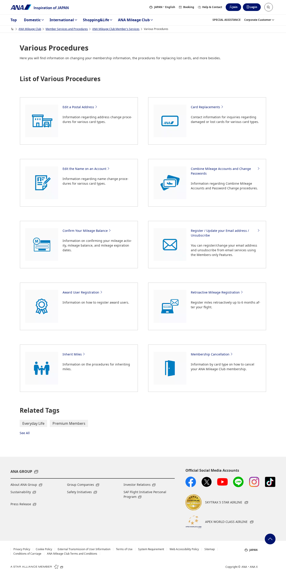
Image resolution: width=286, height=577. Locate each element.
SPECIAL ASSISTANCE (226, 20)
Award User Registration (81, 292)
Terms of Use (124, 549)
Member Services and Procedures (67, 29)
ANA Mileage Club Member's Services (115, 29)
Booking (188, 7)
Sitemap (209, 549)
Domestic (32, 19)
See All (25, 433)
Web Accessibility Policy (184, 549)
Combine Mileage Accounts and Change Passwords (221, 171)
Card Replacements (205, 107)
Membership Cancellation (210, 354)
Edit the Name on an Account (84, 169)
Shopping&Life (96, 19)
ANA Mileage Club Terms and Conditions (72, 553)
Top (14, 19)
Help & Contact (212, 7)
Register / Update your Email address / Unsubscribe (220, 232)
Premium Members (69, 423)
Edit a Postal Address (78, 107)
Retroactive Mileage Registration (215, 292)
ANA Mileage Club (134, 19)
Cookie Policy (44, 549)
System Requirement (151, 549)
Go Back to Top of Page (270, 539)
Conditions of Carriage (27, 553)
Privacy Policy (21, 549)
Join (235, 7)
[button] (268, 7)
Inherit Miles (72, 354)
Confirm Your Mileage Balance (85, 230)
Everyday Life (33, 423)
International (62, 19)
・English (164, 7)
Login (253, 7)
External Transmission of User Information (84, 549)
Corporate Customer (257, 20)
